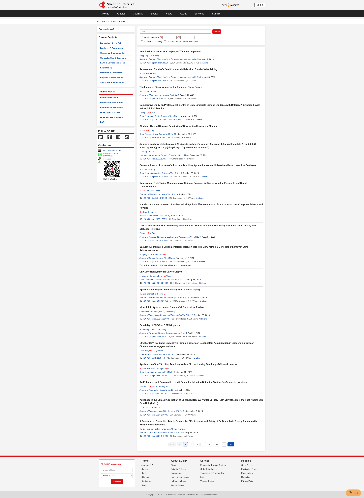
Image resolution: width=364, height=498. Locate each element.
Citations (204, 63)
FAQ (102, 122)
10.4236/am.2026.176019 (155, 219)
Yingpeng (144, 56)
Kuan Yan (143, 350)
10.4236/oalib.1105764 (154, 358)
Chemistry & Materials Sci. (113, 53)
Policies (246, 460)
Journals (138, 13)
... (203, 444)
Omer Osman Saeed (148, 311)
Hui (142, 130)
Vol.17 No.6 (164, 215)
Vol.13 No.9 (167, 372)
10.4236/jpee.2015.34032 (155, 336)
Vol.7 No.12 (187, 315)
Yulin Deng (170, 311)
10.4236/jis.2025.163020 (155, 393)
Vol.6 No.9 (170, 354)
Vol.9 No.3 (174, 95)
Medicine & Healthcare (111, 73)
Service (204, 460)
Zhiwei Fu (151, 294)
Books (154, 13)
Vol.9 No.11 (174, 116)
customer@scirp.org (112, 150)
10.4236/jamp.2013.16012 (156, 301)
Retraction (246, 477)
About (183, 13)
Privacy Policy (247, 481)
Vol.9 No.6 (196, 77)
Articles (121, 13)
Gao (143, 169)
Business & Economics (111, 48)
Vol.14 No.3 (172, 194)
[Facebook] (109, 137)
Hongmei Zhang (153, 191)
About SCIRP (179, 460)
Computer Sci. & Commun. (113, 58)
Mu (141, 407)
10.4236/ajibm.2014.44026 (156, 63)
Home (105, 13)
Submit (216, 13)
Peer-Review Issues (180, 477)
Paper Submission (109, 97)
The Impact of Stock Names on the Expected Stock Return (170, 87)
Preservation (247, 473)
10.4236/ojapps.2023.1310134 (158, 177)
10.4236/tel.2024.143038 (155, 198)
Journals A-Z (147, 465)
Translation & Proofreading (212, 473)
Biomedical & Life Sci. (110, 43)
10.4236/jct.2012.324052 (155, 262)
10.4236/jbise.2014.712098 (156, 319)
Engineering (106, 68)
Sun (151, 112)
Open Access (247, 465)
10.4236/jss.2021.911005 (155, 120)
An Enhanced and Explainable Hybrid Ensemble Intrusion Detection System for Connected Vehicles (193, 382)
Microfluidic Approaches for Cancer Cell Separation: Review (171, 307)
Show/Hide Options (190, 41)
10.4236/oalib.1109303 (154, 137)
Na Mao (149, 407)
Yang (155, 56)
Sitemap (145, 477)
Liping (143, 112)
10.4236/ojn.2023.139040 (155, 375)
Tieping (161, 294)
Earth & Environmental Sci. (113, 63)
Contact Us (146, 481)
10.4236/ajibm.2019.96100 (156, 81)
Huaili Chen (151, 73)
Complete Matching (153, 41)
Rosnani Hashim (153, 429)
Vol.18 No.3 (195, 237)
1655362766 (109, 159)
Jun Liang (161, 329)
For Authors (176, 473)
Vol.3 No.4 (182, 333)
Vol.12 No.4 (183, 155)
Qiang (152, 212)
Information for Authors (111, 102)
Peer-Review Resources (111, 107)
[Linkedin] (118, 137)
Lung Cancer (185, 265)
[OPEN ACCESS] (230, 5)
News (169, 13)
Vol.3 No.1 (179, 279)
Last (216, 444)
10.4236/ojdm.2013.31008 (156, 283)
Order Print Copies (208, 469)
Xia (157, 407)
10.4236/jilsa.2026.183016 (156, 240)
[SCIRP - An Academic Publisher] (116, 5)
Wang (143, 152)
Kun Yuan (151, 368)
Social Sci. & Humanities (112, 82)
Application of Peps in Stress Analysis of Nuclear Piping (169, 289)
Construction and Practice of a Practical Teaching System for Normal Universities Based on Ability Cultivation (198, 165)
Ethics (173, 465)
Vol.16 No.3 (173, 390)
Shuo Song (144, 91)
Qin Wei (159, 350)
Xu (151, 152)
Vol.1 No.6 (184, 297)
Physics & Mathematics (111, 77)
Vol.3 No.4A (169, 258)
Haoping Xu (144, 254)
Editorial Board (174, 41)
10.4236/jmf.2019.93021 (155, 98)
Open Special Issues (110, 112)
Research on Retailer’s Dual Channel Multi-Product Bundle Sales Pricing (178, 69)
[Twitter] (100, 137)
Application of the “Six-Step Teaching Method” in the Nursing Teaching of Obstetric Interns (188, 364)
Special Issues (177, 485)
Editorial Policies (178, 469)
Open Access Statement (111, 117)
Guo (143, 212)
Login (260, 4)
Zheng (144, 329)
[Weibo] (127, 137)
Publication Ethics (249, 469)
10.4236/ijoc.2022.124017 (156, 159)
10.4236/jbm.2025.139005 (156, 415)
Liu (142, 294)
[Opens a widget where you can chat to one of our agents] (353, 493)
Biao (163, 254)
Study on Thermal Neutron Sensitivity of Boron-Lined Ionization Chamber (178, 126)
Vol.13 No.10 (176, 173)
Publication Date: (151, 37)
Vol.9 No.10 (171, 134)
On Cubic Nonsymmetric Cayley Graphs (160, 272)
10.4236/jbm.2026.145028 (156, 436)
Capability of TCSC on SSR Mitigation (159, 325)
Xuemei (143, 386)
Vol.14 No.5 (179, 432)
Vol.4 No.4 (196, 59)
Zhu (153, 386)
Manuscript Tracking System (213, 465)
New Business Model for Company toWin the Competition (170, 51)
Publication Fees (178, 481)
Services (199, 13)
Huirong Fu (163, 386)
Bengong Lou (156, 276)
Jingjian (143, 276)
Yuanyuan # (163, 368)
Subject (144, 469)
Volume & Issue (207, 481)
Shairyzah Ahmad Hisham (173, 429)
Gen (153, 329)
